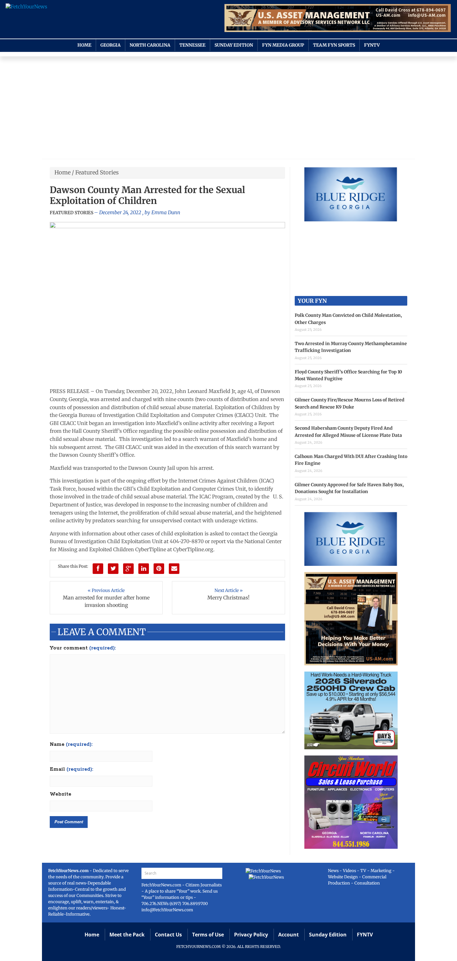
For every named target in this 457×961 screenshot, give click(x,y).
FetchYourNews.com (161, 885)
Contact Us (168, 934)
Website (60, 794)
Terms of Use (208, 934)
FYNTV (372, 45)
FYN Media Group (283, 45)
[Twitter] (113, 568)
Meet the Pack (127, 934)
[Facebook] (98, 568)
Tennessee (192, 45)
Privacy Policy (251, 934)
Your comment (83, 648)
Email (71, 769)
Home (84, 45)
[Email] (174, 568)
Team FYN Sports (334, 45)
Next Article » (229, 590)
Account (288, 934)
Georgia (110, 45)
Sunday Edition (234, 45)
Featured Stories (97, 172)
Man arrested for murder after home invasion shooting (106, 601)
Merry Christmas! (228, 597)
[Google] (128, 568)
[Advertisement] (228, 109)
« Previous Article (106, 590)
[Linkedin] (143, 568)
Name (71, 745)
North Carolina (150, 45)
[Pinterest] (159, 568)
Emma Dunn (165, 212)
